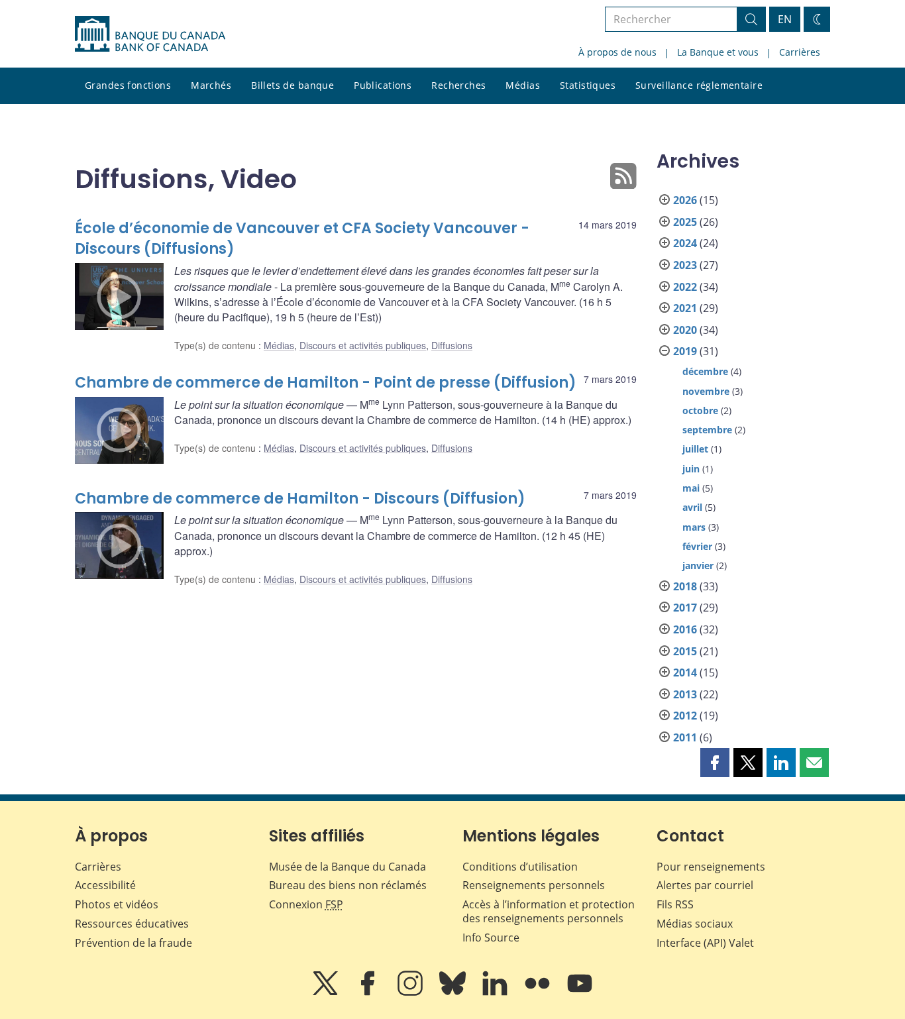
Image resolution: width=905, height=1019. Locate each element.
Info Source (490, 937)
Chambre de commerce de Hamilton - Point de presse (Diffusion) (325, 382)
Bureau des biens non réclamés (348, 885)
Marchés (211, 85)
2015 (685, 651)
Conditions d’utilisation (520, 866)
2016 (685, 629)
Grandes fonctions (128, 85)
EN (785, 19)
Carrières (799, 52)
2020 (685, 330)
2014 (685, 672)
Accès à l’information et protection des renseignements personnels (548, 911)
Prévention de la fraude (133, 943)
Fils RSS (675, 904)
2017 (685, 607)
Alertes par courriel (705, 885)
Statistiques (587, 85)
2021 (685, 308)
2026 (685, 200)
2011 (685, 737)
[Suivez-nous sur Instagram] (411, 992)
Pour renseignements (711, 866)
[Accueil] (150, 34)
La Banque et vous (718, 52)
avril (692, 507)
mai (691, 488)
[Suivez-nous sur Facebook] (369, 992)
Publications (382, 85)
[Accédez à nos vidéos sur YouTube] (580, 992)
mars (694, 527)
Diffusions (451, 345)
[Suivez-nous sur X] (326, 992)
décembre (705, 371)
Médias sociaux (695, 923)
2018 (685, 586)
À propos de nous (617, 52)
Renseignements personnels (533, 885)
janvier (698, 565)
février (697, 546)
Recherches (458, 85)
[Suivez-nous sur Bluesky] (454, 992)
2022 (685, 287)
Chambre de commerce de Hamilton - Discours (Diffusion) (300, 498)
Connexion (306, 904)
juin (691, 468)
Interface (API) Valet (705, 943)
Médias (523, 85)
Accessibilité (105, 885)
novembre (705, 391)
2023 (685, 265)
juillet (695, 449)
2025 (685, 222)
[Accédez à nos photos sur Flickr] (538, 992)
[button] (714, 762)
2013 (685, 694)
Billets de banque (292, 85)
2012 (685, 715)
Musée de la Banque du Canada (347, 866)
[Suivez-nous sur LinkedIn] (496, 992)
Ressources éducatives (132, 923)
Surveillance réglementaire (699, 85)
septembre (707, 429)
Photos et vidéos (116, 904)
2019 (685, 351)
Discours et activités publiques (362, 345)
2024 (685, 243)
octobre (700, 410)
